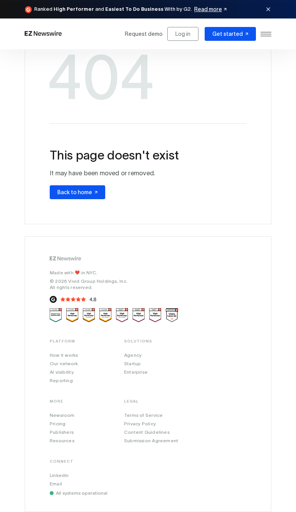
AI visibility (62, 371)
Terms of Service (143, 415)
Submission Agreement (151, 440)
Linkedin (59, 475)
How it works (64, 355)
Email (56, 483)
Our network (64, 363)
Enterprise (136, 371)
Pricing (58, 423)
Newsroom (62, 415)
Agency (132, 355)
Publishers (62, 432)
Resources (62, 440)
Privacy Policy (140, 423)
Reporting (61, 380)
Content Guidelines (147, 432)
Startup (132, 363)
